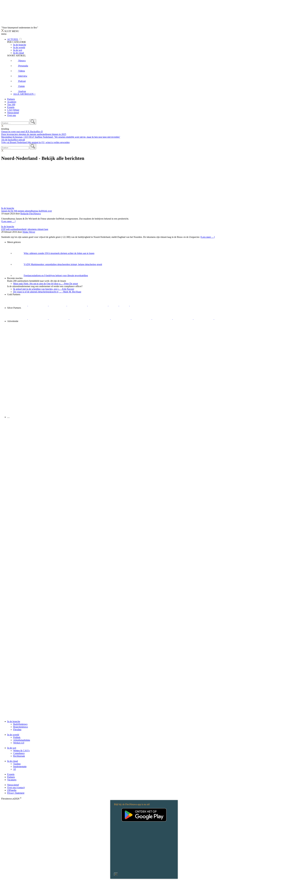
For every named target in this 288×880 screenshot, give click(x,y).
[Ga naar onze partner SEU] (38, 318)
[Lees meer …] (8, 221)
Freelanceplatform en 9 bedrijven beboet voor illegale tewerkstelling (56, 275)
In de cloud (12, 761)
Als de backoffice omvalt (13, 139)
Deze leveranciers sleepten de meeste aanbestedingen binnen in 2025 (33, 134)
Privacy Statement (15, 793)
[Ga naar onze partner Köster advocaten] (183, 318)
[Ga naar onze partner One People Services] (77, 305)
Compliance (19, 753)
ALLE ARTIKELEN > (24, 94)
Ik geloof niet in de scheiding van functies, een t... (43, 289)
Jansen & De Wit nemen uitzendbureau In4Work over (26, 211)
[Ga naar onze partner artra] (121, 318)
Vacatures (11, 779)
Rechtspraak (19, 756)
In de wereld (13, 734)
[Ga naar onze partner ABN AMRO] (162, 318)
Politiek (16, 737)
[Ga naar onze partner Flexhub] (17, 318)
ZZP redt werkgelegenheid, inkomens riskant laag (24, 229)
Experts (10, 107)
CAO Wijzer (13, 110)
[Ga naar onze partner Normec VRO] (79, 318)
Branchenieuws (20, 727)
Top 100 (11, 104)
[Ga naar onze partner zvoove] (140, 305)
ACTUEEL (12, 39)
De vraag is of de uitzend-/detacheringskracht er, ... (47, 291)
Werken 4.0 (18, 742)
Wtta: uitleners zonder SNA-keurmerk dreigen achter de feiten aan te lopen (59, 253)
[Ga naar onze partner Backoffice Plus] (17, 305)
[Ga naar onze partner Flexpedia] (98, 305)
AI (14, 769)
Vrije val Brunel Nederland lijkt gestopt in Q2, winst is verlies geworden (35, 142)
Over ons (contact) (16, 787)
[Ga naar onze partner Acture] (38, 305)
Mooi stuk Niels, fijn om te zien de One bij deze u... (45, 283)
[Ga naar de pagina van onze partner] (27, 435)
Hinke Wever (28, 232)
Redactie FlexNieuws (30, 213)
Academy (11, 102)
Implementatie (20, 766)
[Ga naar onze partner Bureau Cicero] (113, 305)
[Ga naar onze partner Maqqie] (100, 318)
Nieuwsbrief (13, 112)
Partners (11, 99)
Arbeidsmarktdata (21, 740)
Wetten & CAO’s (21, 750)
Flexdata (17, 729)
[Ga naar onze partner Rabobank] (141, 318)
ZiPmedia (11, 790)
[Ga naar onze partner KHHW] (124, 305)
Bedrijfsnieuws (20, 724)
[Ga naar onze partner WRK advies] (224, 318)
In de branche (7, 208)
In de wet (11, 748)
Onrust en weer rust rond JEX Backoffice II (22, 131)
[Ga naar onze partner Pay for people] (204, 318)
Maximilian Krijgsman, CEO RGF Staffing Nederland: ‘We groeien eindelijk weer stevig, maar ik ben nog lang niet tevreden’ (60, 137)
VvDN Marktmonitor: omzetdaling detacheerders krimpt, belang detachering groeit (63, 264)
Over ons (11, 115)
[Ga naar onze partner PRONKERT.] (59, 318)
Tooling (17, 764)
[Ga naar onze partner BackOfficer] (58, 305)
